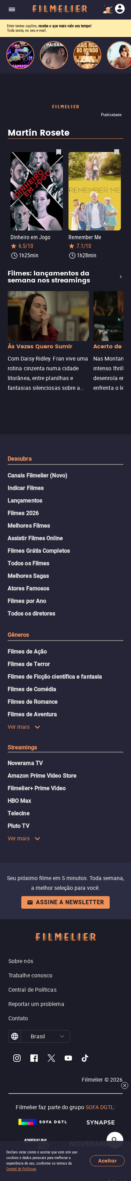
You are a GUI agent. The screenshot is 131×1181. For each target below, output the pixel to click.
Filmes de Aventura (32, 714)
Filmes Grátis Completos (39, 550)
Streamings (22, 747)
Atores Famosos (28, 588)
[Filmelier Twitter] (51, 1059)
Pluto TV (18, 826)
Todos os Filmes (28, 563)
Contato (18, 1018)
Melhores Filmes (29, 525)
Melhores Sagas (28, 576)
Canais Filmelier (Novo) (37, 475)
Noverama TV (25, 763)
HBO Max (19, 800)
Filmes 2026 (23, 513)
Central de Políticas (21, 1169)
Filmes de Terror (29, 664)
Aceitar (107, 1161)
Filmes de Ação (27, 651)
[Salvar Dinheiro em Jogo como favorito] (58, 151)
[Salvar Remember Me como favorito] (116, 151)
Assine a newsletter (70, 902)
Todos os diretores (31, 613)
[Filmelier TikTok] (85, 1059)
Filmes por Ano (27, 601)
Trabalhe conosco (30, 975)
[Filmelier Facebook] (34, 1059)
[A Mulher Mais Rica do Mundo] (87, 55)
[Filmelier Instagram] (17, 1059)
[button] (62, 1036)
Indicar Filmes (26, 488)
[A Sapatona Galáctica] (20, 55)
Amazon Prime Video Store (42, 775)
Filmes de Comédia (32, 689)
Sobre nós (20, 961)
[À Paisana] (54, 55)
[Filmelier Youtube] (68, 1059)
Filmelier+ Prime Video (37, 788)
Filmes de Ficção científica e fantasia (55, 676)
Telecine (19, 813)
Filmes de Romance (33, 701)
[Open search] (115, 1140)
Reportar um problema (36, 1004)
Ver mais (19, 726)
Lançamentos (25, 500)
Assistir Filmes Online (35, 538)
